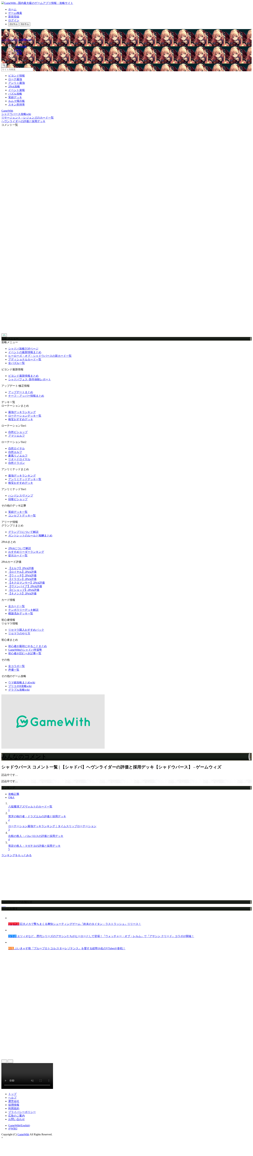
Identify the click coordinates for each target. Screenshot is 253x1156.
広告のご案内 (16, 1115)
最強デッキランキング (22, 412)
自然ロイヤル (16, 448)
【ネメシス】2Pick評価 (22, 593)
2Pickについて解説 (19, 548)
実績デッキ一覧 (18, 511)
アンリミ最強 (16, 82)
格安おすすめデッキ (20, 419)
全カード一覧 (16, 606)
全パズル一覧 (16, 363)
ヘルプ (12, 1097)
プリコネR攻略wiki (19, 686)
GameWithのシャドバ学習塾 (25, 649)
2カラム (14, 24)
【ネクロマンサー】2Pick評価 (26, 582)
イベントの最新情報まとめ (24, 352)
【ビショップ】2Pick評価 (23, 589)
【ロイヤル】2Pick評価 (22, 571)
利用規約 (13, 1108)
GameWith (23, 1134)
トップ (12, 1093)
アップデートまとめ (20, 392)
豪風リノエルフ (18, 455)
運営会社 (13, 1101)
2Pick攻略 (14, 86)
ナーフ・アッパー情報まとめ (26, 395)
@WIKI (12, 1128)
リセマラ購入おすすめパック (26, 629)
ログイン (13, 20)
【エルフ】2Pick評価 (21, 568)
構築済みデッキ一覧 (20, 613)
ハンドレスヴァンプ (20, 495)
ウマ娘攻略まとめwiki (21, 682)
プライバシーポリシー (22, 1112)
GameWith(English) (19, 1125)
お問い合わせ (16, 1119)
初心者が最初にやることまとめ (27, 646)
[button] (130, 57)
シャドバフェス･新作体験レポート (29, 379)
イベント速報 (16, 90)
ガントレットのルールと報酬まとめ (30, 535)
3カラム (25, 24)
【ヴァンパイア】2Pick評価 (25, 586)
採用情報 (13, 1104)
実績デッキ (15, 97)
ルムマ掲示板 (16, 100)
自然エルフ (15, 452)
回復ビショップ (18, 499)
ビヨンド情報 (16, 75)
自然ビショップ (18, 432)
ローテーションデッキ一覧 (24, 415)
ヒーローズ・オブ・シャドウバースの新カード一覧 (40, 355)
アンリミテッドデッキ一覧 (24, 479)
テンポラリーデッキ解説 (23, 609)
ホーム (12, 9)
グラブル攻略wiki (19, 689)
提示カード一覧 (18, 555)
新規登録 (13, 16)
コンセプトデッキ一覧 (22, 515)
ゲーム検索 (15, 13)
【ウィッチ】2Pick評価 (22, 575)
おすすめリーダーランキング (26, 551)
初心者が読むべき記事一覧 (24, 653)
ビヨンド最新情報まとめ (23, 375)
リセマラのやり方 (19, 633)
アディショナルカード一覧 (24, 359)
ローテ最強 (15, 79)
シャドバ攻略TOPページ (23, 348)
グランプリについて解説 (23, 531)
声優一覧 (13, 669)
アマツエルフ (16, 435)
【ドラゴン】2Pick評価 (22, 579)
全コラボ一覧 (16, 666)
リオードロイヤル (19, 459)
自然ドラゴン (16, 462)
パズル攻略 (15, 93)
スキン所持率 (16, 104)
